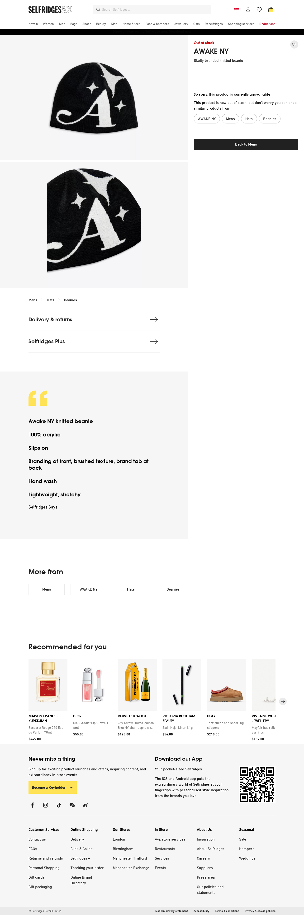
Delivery (77, 839)
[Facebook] (32, 808)
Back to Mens (246, 144)
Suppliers (205, 868)
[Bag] (271, 9)
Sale (242, 839)
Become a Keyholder (49, 787)
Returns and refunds (45, 858)
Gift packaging (40, 887)
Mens (32, 300)
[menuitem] (33, 24)
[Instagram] (45, 808)
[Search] (98, 9)
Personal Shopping (43, 868)
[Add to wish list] (294, 44)
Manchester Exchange (131, 868)
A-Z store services (170, 839)
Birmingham (123, 848)
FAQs (32, 848)
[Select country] (236, 9)
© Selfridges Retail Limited (44, 911)
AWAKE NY (211, 51)
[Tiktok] (59, 808)
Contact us (37, 839)
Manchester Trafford (130, 858)
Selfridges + (80, 858)
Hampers (246, 848)
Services (162, 858)
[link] (47, 730)
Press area (206, 877)
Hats (50, 300)
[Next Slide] (283, 701)
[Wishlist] (259, 9)
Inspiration (206, 839)
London (119, 839)
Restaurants (165, 848)
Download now (180, 31)
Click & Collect (82, 848)
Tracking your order (87, 868)
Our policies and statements (210, 890)
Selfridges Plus (46, 341)
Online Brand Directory (81, 880)
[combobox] (155, 9)
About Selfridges (210, 848)
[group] (152, 701)
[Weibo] (85, 808)
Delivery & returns (50, 319)
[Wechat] (72, 808)
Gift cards (36, 877)
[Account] (248, 9)
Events (160, 868)
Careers (203, 858)
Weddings (247, 858)
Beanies (70, 300)
